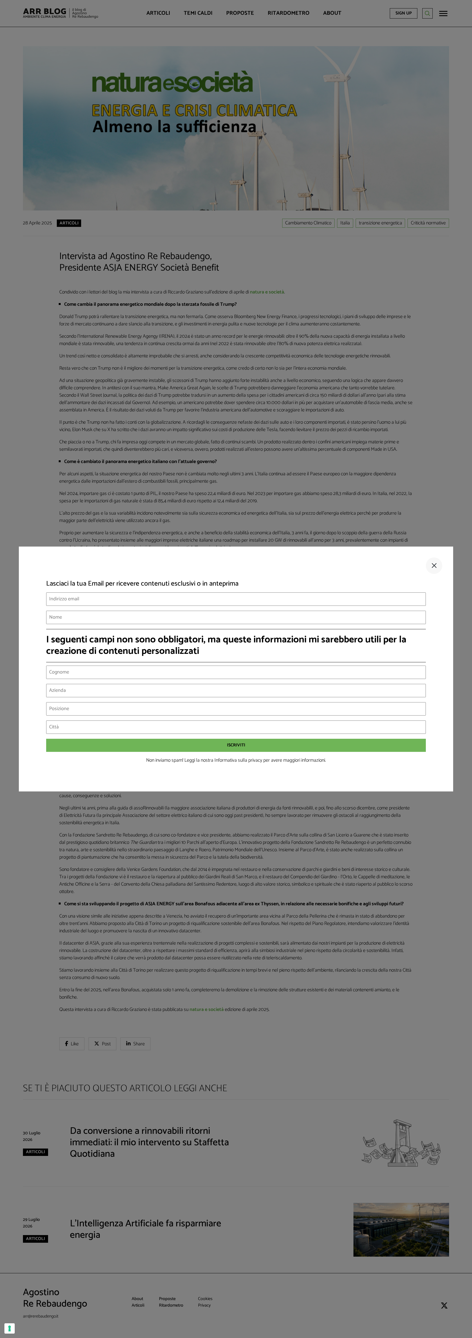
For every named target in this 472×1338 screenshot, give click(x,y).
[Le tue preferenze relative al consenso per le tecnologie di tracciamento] (9, 1328)
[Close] (434, 565)
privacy (255, 760)
